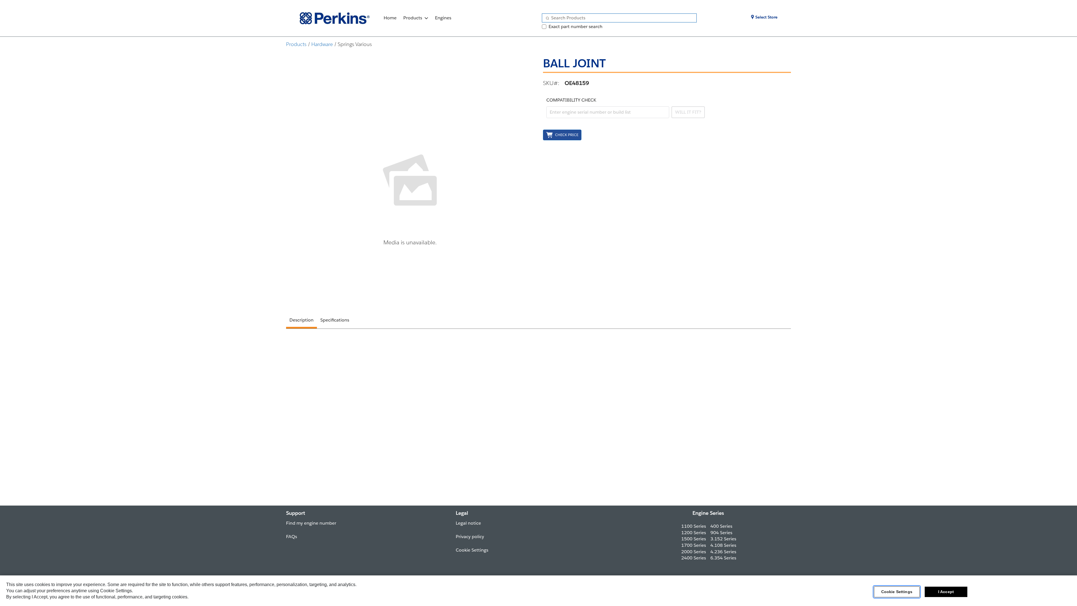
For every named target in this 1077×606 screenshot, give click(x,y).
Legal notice (468, 523)
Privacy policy (470, 537)
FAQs (291, 537)
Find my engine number (311, 523)
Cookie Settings (896, 591)
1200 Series (693, 533)
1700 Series (693, 545)
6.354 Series (723, 558)
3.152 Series (723, 539)
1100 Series (693, 526)
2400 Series (693, 558)
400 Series (721, 526)
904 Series (721, 533)
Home (390, 18)
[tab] (301, 321)
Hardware (322, 44)
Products (412, 18)
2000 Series (693, 552)
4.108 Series (723, 545)
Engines (443, 18)
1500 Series (693, 539)
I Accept (946, 591)
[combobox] (617, 18)
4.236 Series (723, 552)
